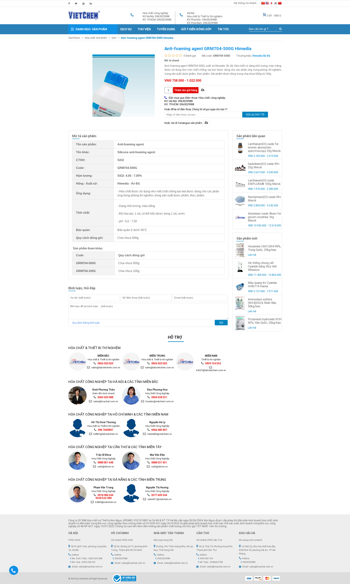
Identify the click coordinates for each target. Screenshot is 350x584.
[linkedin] (91, 3)
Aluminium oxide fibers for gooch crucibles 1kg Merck (264, 217)
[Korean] (275, 3)
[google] (83, 3)
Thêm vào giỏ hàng (185, 90)
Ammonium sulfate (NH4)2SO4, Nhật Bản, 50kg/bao (262, 303)
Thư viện (144, 29)
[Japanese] (271, 3)
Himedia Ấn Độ (261, 55)
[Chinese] (280, 3)
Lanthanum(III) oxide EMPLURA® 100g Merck (264, 182)
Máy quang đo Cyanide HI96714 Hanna (262, 284)
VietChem (74, 37)
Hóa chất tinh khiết (96, 37)
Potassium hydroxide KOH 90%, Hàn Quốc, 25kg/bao (265, 321)
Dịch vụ (126, 29)
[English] (267, 3)
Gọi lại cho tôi (255, 114)
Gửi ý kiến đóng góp (196, 29)
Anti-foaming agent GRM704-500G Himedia (147, 37)
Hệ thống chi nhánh (245, 3)
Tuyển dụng (166, 29)
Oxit (114, 37)
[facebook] (69, 3)
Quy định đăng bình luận (86, 322)
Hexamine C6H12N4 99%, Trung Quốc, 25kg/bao (264, 248)
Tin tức (223, 29)
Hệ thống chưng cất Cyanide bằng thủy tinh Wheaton (262, 266)
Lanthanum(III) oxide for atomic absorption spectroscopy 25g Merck (264, 147)
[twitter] (76, 3)
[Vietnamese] (263, 3)
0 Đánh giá (190, 55)
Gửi (221, 322)
